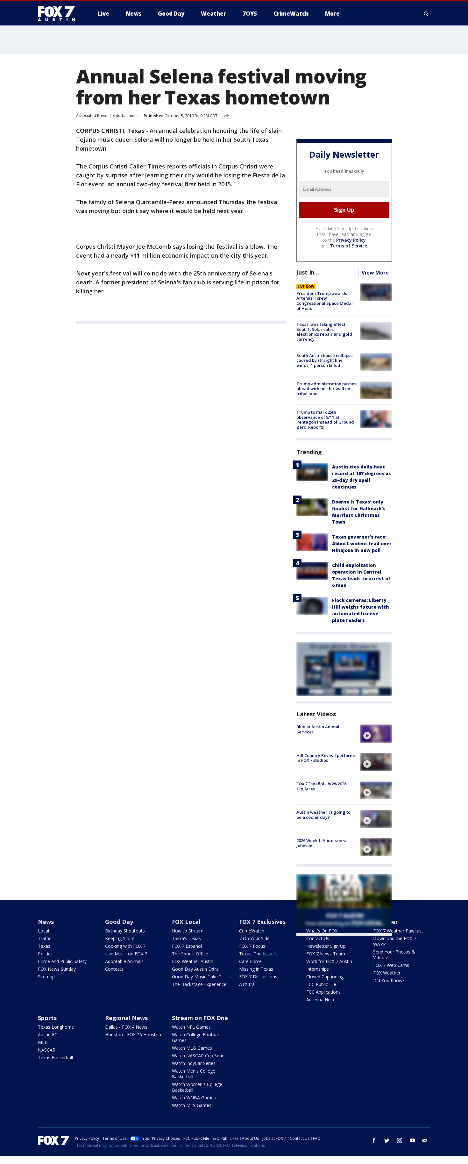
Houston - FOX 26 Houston (133, 1035)
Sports (47, 1018)
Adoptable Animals (124, 961)
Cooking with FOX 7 (125, 946)
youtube (412, 1140)
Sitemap (46, 977)
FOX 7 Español (187, 946)
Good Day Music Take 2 (197, 977)
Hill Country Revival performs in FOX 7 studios (326, 758)
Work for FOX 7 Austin (329, 961)
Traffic (44, 938)
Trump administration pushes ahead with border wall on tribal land (326, 388)
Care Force (250, 961)
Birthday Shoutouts (125, 931)
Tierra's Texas (186, 938)
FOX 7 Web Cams (391, 965)
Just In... (307, 272)
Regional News (126, 1018)
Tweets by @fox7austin (324, 943)
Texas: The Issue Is (259, 954)
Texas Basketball (55, 1057)
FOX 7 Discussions (258, 977)
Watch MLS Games (191, 1105)
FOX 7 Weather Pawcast (398, 931)
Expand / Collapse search (426, 13)
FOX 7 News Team (325, 954)
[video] (376, 733)
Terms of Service (348, 246)
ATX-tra (247, 984)
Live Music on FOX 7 (126, 954)
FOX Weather (387, 973)
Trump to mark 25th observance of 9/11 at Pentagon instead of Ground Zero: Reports (325, 419)
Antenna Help (320, 999)
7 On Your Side (254, 938)
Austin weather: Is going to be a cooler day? (323, 814)
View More (375, 272)
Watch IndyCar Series (194, 1063)
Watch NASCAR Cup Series (199, 1056)
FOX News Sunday (57, 969)
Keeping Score (120, 938)
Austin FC (47, 1035)
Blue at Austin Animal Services (317, 729)
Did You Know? (388, 980)
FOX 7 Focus (252, 946)
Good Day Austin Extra (195, 969)
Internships (317, 969)
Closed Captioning (325, 977)
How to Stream (187, 931)
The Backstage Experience (199, 984)
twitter (387, 1140)
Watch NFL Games (191, 1027)
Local (43, 931)
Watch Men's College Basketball (193, 1074)
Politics (45, 954)
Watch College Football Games (196, 1037)
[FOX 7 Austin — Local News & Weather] (59, 13)
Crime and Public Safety (62, 961)
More (332, 13)
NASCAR (46, 1050)
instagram (399, 1140)
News (46, 921)
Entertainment (125, 115)
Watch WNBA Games (194, 1098)
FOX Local (186, 921)
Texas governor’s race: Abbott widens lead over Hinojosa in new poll (362, 543)
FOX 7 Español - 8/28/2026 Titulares (321, 786)
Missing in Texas (256, 969)
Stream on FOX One (200, 1018)
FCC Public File (321, 984)
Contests (114, 969)
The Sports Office (190, 954)
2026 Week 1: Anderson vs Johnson (321, 843)
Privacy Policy (351, 240)
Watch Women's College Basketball (197, 1087)
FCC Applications (323, 992)
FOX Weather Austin (192, 961)
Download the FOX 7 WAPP (394, 941)
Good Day (119, 921)
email (425, 1140)
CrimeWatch (251, 931)
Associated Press (91, 115)
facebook (374, 1140)
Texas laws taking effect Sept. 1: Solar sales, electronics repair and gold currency (324, 331)
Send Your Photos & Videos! (394, 954)
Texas (44, 946)
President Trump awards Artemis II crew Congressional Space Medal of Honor (324, 300)
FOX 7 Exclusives (262, 921)
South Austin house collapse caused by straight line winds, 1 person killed (324, 360)
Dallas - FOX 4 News (126, 1027)
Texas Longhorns (56, 1027)
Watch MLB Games (192, 1048)
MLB (43, 1042)
